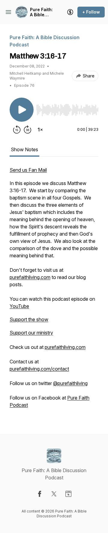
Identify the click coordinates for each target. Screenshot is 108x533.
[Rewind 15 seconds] (17, 129)
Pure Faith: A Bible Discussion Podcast (41, 12)
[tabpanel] (54, 290)
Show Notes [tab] (24, 149)
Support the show (29, 319)
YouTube (19, 306)
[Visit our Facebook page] (40, 494)
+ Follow (91, 11)
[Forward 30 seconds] (27, 129)
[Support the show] (70, 12)
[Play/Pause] (22, 110)
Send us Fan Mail (28, 170)
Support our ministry (31, 333)
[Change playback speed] (40, 129)
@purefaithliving (70, 383)
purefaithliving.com (30, 277)
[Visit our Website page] (68, 494)
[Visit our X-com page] (54, 494)
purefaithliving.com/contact (39, 369)
